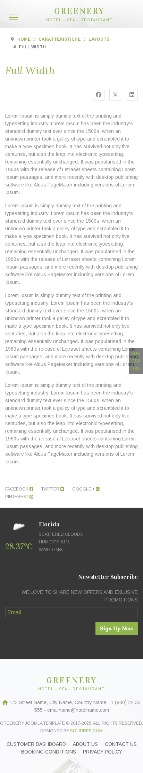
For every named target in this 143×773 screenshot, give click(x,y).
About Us (85, 744)
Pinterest (17, 496)
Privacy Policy (102, 752)
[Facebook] (98, 95)
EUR (135, 353)
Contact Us (121, 744)
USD (135, 368)
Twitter (50, 489)
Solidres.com (86, 730)
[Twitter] (115, 95)
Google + (84, 489)
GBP (136, 361)
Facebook (17, 489)
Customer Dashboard (36, 744)
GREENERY (79, 11)
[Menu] (13, 17)
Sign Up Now (116, 628)
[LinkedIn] (132, 95)
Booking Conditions (48, 752)
